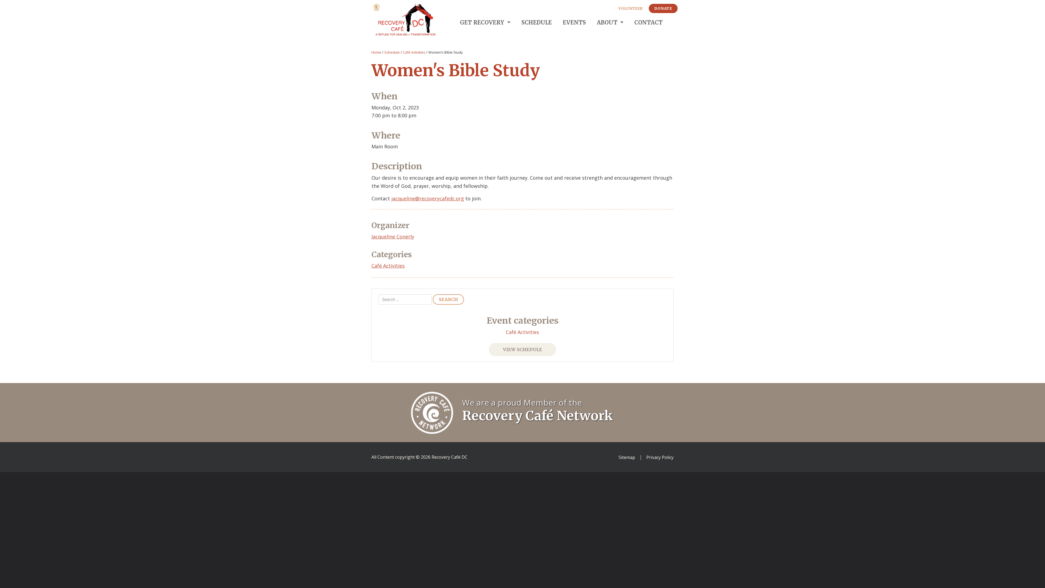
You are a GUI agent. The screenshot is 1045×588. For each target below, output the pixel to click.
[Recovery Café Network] (432, 412)
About (608, 22)
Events (574, 22)
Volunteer (630, 8)
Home (376, 52)
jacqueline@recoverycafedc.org (427, 198)
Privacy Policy (660, 457)
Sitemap (627, 457)
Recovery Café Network (537, 416)
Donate (663, 8)
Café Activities (414, 52)
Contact (648, 22)
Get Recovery (483, 22)
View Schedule (522, 349)
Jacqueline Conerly (392, 236)
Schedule (536, 22)
